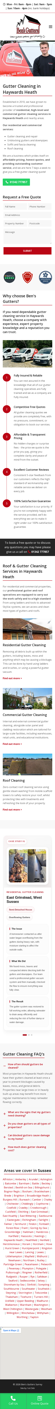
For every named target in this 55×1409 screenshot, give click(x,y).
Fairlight (43, 1220)
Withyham (43, 1313)
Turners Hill (41, 1297)
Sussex (44, 1170)
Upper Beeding (25, 1301)
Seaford (12, 1280)
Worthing (22, 1317)
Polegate (41, 1268)
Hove (49, 1244)
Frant (25, 1228)
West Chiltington (12, 1309)
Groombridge (12, 1232)
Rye (32, 1276)
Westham (46, 1309)
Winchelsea (27, 1313)
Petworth (46, 1264)
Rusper (24, 1276)
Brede (7, 1195)
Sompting (43, 1284)
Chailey (48, 1199)
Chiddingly (27, 1203)
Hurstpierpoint (30, 1248)
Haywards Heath (13, 1240)
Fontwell (44, 1224)
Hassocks (26, 1236)
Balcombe (10, 1183)
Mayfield (29, 1256)
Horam (26, 1244)
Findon (33, 1224)
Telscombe (41, 1292)
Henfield (44, 1240)
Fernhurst (20, 1224)
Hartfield (13, 1236)
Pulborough (13, 1272)
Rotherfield (41, 1272)
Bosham (27, 1191)
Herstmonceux (11, 1244)
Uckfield (9, 1301)
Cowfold (11, 1207)
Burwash (24, 1199)
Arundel (33, 1179)
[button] (50, 26)
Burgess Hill (10, 1199)
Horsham (38, 1244)
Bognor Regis (12, 1191)
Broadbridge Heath (38, 1195)
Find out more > (12, 678)
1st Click (31, 1388)
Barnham (24, 1183)
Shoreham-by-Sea (14, 1284)
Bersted (8, 1187)
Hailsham (28, 1232)
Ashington (46, 1179)
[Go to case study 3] (31, 1035)
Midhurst (42, 1256)
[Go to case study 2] (29, 1035)
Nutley (41, 1260)
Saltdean (42, 1276)
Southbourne (11, 1288)
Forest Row (12, 1228)
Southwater (28, 1288)
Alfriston (8, 1179)
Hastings (39, 1236)
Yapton (34, 1317)
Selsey (41, 1280)
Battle (35, 1183)
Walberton (11, 1305)
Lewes (40, 1252)
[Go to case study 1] (25, 1035)
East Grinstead (39, 1211)
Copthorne (42, 1203)
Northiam (28, 1260)
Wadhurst (42, 1301)
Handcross (42, 1232)
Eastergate (13, 1220)
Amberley (20, 1179)
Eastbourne (45, 1216)
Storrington (25, 1292)
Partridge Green (13, 1264)
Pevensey (14, 1268)
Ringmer (27, 1272)
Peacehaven (31, 1264)
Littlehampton (14, 1256)
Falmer (8, 1224)
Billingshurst (42, 1187)
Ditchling (23, 1211)
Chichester (13, 1203)
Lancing (29, 1252)
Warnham (25, 1305)
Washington (41, 1305)
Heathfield (31, 1240)
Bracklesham (41, 1191)
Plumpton (27, 1268)
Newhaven (14, 1260)
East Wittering (28, 1216)
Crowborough (38, 1207)
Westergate (31, 1309)
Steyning (11, 1292)
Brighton (19, 1195)
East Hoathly (10, 1216)
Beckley (46, 1183)
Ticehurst (25, 1297)
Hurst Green (12, 1248)
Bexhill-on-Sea (23, 1187)
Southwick (44, 1288)
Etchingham (29, 1220)
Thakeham (11, 1297)
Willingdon (13, 1313)
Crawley (23, 1207)
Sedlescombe (27, 1280)
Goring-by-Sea (38, 1228)
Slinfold (31, 1284)
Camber (36, 1199)
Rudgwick (11, 1276)
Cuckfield (10, 1211)
